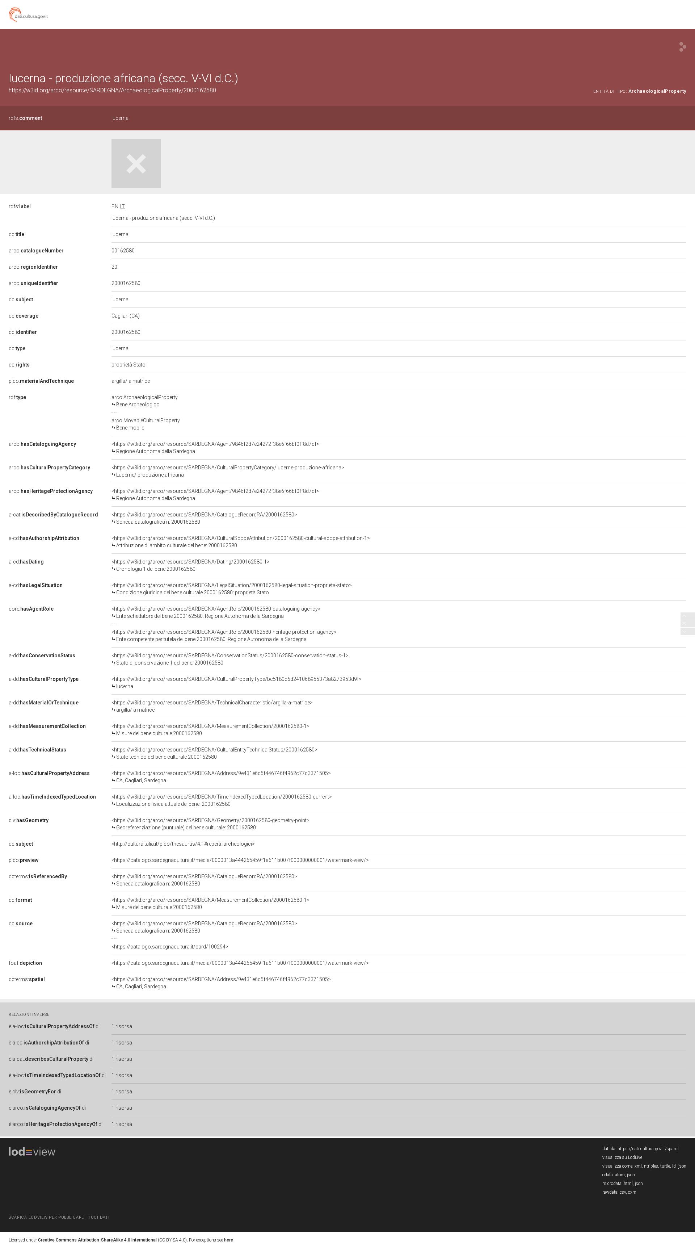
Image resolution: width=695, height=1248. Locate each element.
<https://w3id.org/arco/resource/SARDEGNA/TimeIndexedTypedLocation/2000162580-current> (221, 800)
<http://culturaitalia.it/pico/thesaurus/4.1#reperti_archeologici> (183, 844)
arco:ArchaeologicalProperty (144, 400)
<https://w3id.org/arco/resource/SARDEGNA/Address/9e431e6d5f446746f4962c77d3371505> (221, 776)
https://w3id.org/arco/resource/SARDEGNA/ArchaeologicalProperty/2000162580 (112, 90)
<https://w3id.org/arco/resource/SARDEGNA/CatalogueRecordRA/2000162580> (204, 518)
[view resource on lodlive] (682, 47)
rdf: (17, 397)
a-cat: (53, 515)
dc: (16, 234)
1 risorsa (121, 1026)
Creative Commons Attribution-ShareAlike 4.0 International (97, 1240)
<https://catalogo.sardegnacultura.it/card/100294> (169, 947)
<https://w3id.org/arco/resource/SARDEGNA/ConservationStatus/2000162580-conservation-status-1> (230, 659)
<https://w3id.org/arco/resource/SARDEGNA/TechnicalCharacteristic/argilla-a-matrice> (212, 706)
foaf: (25, 963)
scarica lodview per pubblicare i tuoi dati (59, 1217)
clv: (29, 820)
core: (31, 609)
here (228, 1240)
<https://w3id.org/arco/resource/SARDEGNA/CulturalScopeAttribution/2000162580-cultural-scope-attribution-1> (240, 541)
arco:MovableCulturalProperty (145, 424)
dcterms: (38, 876)
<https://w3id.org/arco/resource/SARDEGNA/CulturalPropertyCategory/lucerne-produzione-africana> (227, 471)
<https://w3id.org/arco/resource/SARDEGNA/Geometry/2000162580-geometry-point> (210, 823)
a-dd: (42, 655)
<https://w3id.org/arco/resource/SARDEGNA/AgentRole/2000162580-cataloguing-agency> (216, 612)
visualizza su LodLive (622, 1157)
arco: (36, 251)
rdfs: (25, 118)
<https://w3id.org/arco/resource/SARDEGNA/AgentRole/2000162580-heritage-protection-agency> (224, 635)
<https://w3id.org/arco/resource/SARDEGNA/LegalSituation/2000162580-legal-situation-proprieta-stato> (231, 588)
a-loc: (49, 773)
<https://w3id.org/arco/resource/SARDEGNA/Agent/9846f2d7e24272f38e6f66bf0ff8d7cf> (215, 447)
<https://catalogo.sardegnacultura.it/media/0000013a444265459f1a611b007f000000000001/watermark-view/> (240, 860)
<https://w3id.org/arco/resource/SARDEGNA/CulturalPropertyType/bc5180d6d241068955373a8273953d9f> (236, 682)
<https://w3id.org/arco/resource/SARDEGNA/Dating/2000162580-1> (190, 565)
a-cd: (44, 538)
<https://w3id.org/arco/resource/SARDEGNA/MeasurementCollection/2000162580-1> (210, 729)
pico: (41, 381)
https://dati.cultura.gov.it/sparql (648, 1148)
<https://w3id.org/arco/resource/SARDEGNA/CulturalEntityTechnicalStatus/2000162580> (214, 753)
